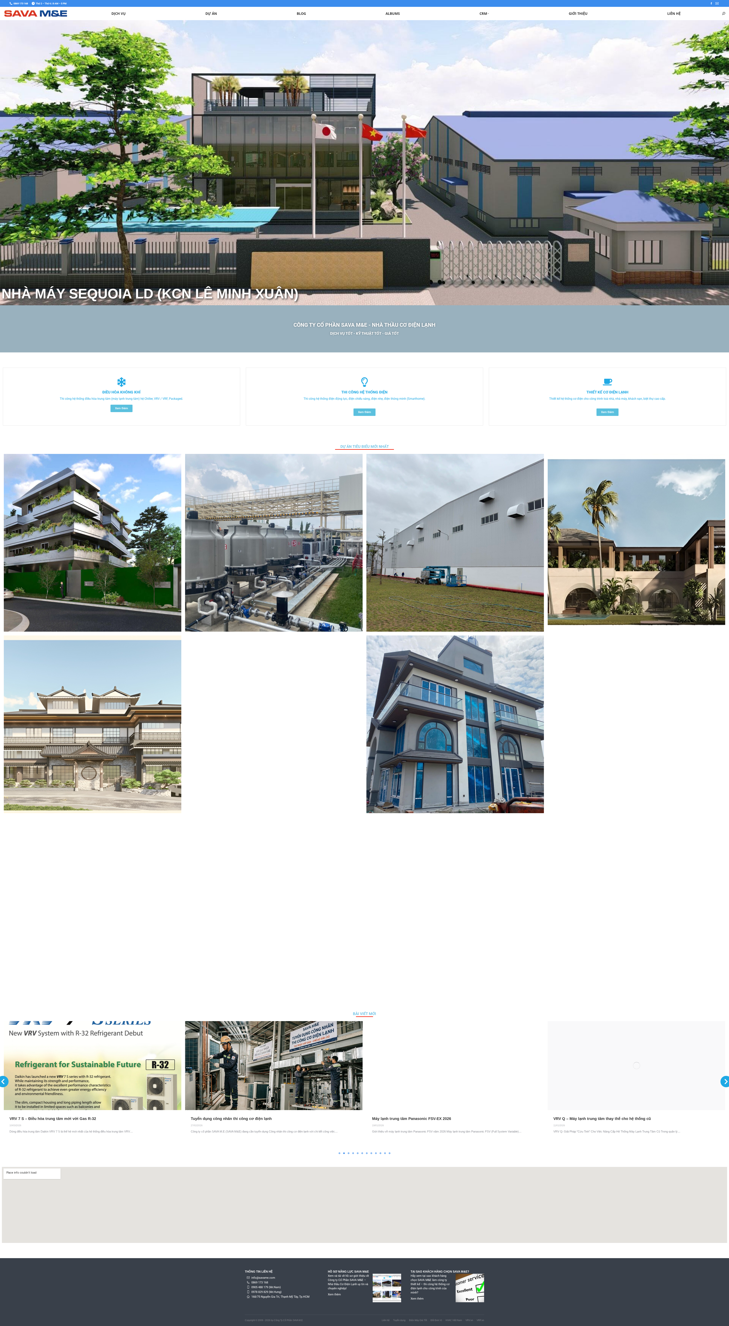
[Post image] (92, 543)
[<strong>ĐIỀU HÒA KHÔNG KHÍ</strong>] (121, 382)
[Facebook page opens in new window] (711, 3)
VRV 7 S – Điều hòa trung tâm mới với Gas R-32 (596, 1119)
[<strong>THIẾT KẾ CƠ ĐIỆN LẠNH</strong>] (607, 382)
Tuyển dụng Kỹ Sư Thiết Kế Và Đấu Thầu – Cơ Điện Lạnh (423, 1119)
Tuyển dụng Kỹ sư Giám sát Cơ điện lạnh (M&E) (234, 1119)
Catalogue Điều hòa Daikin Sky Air (40, 1119)
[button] (339, 1153)
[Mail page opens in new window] (717, 3)
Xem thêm (334, 1294)
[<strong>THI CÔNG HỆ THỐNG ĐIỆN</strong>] (364, 382)
